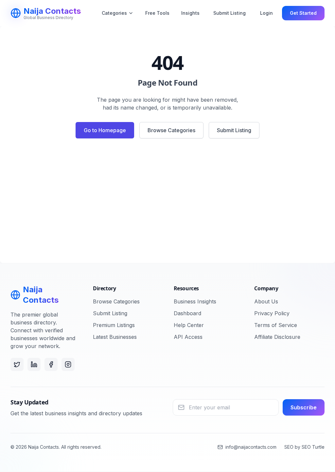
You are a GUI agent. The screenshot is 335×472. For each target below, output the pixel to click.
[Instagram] (68, 364)
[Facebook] (51, 364)
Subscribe (304, 407)
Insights (190, 13)
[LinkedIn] (34, 364)
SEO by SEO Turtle (304, 447)
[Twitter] (17, 364)
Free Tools (157, 13)
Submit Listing (229, 13)
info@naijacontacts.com (250, 447)
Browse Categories (171, 130)
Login (266, 13)
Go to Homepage (105, 130)
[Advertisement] (167, 203)
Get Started (303, 13)
